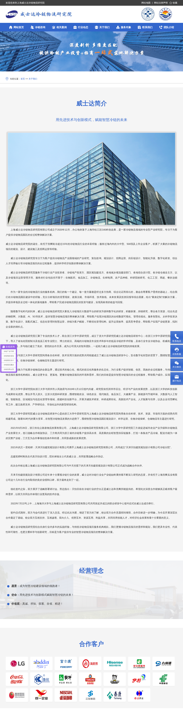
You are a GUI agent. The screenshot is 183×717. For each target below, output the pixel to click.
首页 (23, 79)
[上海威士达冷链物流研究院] (55, 14)
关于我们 (33, 79)
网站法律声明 (161, 3)
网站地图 (146, 3)
